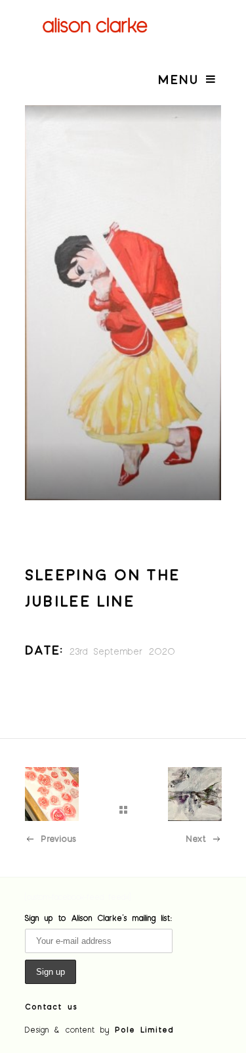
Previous (58, 838)
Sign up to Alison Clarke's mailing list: (99, 917)
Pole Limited (144, 1029)
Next (196, 838)
